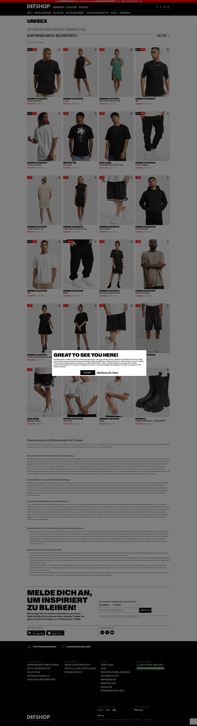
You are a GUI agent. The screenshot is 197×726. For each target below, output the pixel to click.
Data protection (60, 367)
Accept (88, 372)
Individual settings (107, 372)
